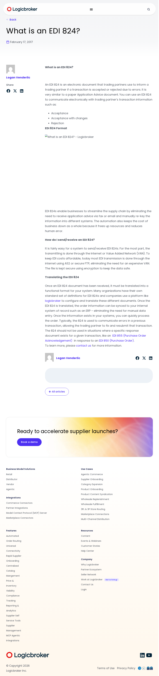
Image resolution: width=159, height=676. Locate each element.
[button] (8, 91)
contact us (83, 345)
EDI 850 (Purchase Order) (116, 341)
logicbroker (53, 301)
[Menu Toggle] (91, 9)
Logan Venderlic (18, 77)
